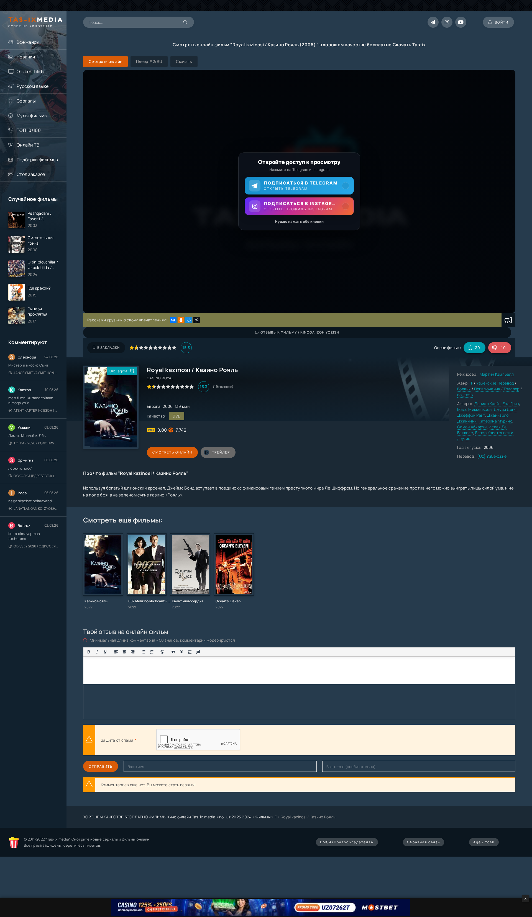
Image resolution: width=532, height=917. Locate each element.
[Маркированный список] (143, 652)
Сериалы (26, 101)
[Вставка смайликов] (162, 652)
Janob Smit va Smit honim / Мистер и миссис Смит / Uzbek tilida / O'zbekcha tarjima (36, 372)
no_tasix (465, 394)
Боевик (464, 388)
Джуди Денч (505, 409)
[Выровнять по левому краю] (116, 652)
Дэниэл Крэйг (487, 403)
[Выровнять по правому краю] (133, 652)
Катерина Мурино (495, 421)
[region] (299, 191)
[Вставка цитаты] (173, 652)
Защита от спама (117, 740)
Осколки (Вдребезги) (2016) (36, 475)
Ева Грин (511, 403)
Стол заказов (31, 174)
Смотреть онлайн (172, 452)
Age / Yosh (484, 842)
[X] (196, 320)
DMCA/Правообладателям (347, 842)
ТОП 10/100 (29, 130)
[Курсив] (97, 652)
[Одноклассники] (181, 320)
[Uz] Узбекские (492, 456)
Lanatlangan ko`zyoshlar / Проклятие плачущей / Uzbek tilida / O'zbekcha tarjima (36, 508)
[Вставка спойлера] (190, 652)
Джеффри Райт (471, 415)
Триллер (511, 388)
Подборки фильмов (37, 160)
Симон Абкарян (472, 426)
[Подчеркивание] (105, 652)
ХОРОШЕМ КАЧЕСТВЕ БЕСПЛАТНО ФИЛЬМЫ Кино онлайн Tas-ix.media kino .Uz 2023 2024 (167, 816)
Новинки (26, 57)
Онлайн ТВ (28, 145)
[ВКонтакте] (173, 320)
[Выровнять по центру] (124, 652)
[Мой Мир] (188, 320)
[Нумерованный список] (152, 652)
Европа (154, 406)
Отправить (100, 766)
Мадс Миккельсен (474, 409)
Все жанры (28, 42)
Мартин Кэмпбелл (497, 374)
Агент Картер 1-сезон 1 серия (36, 410)
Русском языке (33, 86)
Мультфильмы (32, 115)
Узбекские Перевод (495, 383)
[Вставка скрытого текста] (198, 652)
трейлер (221, 452)
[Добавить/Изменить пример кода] (181, 652)
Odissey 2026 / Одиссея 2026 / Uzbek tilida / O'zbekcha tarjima (36, 546)
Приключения (487, 388)
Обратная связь (423, 842)
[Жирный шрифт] (89, 652)
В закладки (108, 347)
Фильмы (262, 816)
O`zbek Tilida (31, 71)
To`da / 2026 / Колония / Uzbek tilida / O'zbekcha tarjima (36, 443)
